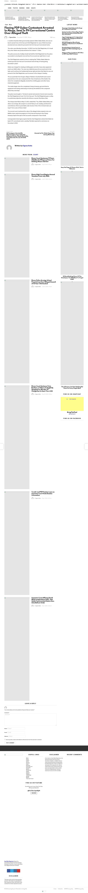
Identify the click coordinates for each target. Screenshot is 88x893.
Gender (27, 776)
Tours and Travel (29, 778)
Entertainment (29, 766)
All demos (6, 1)
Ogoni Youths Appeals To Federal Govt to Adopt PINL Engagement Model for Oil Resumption (72, 38)
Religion (28, 773)
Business (21, 8)
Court (35, 154)
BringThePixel (72, 412)
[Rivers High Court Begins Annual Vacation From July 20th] (16, 225)
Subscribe (34, 793)
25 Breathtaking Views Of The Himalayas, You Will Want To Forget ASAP (72, 278)
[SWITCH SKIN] (78, 8)
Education (28, 767)
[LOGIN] (83, 8)
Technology (28, 775)
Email (5, 732)
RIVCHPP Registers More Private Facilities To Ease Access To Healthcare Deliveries (72, 44)
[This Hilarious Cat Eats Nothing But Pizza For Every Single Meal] (72, 333)
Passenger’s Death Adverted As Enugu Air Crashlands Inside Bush (10, 18)
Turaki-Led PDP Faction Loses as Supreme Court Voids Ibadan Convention (42, 493)
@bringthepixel (72, 414)
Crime (28, 8)
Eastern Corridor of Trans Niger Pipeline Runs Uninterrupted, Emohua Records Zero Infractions (73, 33)
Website (6, 736)
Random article (14, 1)
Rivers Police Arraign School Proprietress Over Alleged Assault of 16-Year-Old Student (43, 282)
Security (28, 762)
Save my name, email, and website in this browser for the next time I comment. (24, 739)
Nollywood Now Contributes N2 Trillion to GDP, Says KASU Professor (76, 18)
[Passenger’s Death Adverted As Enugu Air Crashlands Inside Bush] (11, 13)
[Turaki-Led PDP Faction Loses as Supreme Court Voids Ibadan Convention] (16, 543)
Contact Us (60, 888)
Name (6, 728)
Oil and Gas (28, 770)
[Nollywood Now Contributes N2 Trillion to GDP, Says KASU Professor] (77, 13)
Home (9, 8)
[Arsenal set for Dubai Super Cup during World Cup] (86, 446)
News (27, 758)
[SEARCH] (80, 8)
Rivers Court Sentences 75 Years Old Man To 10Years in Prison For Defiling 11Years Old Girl (42, 160)
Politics (15, 8)
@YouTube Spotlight (34, 790)
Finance (27, 772)
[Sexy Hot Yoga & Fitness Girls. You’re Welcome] (72, 114)
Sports (27, 769)
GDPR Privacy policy (68, 888)
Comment (6, 712)
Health (33, 8)
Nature (27, 777)
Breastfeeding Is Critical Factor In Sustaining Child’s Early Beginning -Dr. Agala (72, 49)
